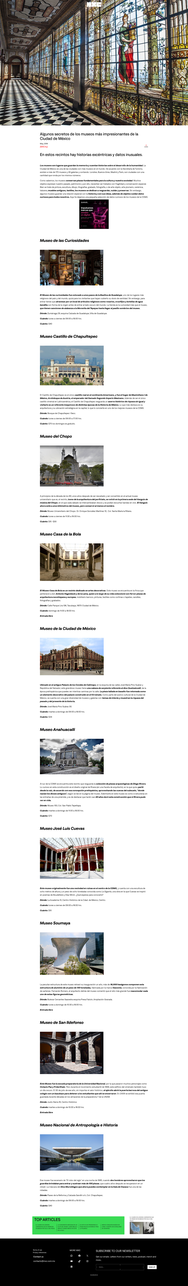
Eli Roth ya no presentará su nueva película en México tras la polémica (89, 1226)
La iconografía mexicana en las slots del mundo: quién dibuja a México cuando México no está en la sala (67, 1227)
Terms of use (37, 1250)
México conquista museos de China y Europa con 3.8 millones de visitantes (112, 1226)
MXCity (44, 146)
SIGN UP (152, 1267)
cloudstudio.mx (94, 1275)
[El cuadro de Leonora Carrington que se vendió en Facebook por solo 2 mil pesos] (142, 1228)
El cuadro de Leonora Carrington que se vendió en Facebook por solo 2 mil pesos (45, 1226)
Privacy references (39, 1252)
